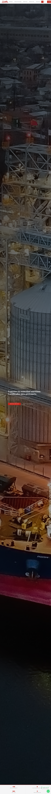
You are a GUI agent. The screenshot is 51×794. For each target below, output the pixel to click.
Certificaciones (17, 1)
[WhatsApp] (48, 791)
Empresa (11, 1)
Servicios (25, 1)
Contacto (38, 1)
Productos (31, 1)
